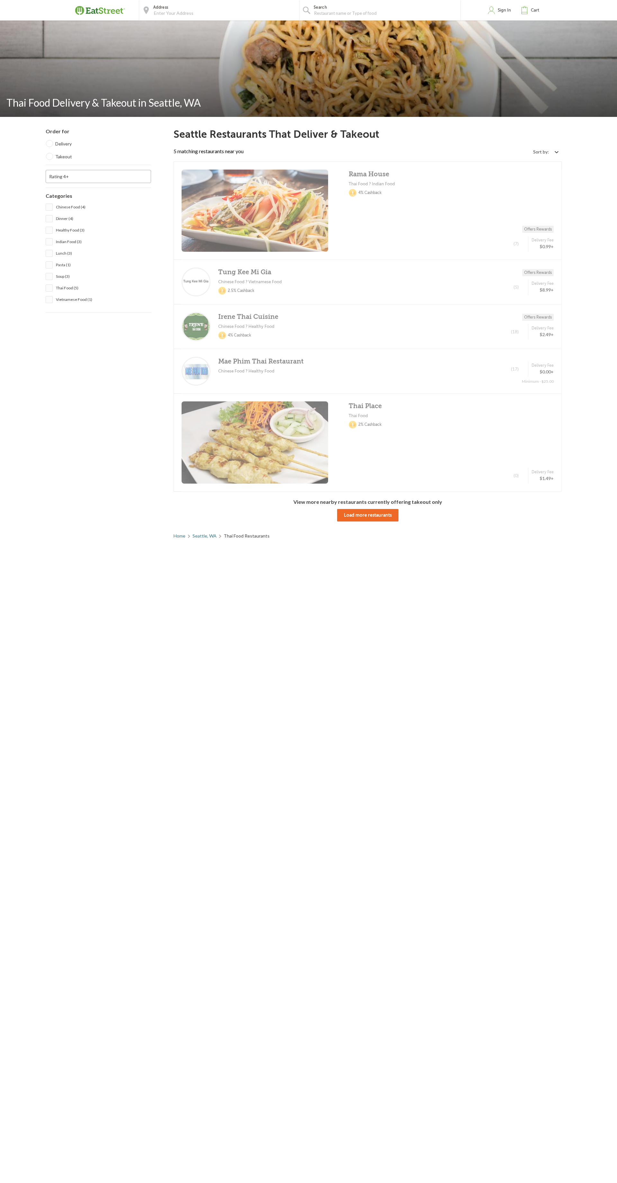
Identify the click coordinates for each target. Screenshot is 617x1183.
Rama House (369, 174)
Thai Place (365, 406)
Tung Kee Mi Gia (244, 272)
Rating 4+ (59, 176)
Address (160, 7)
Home (179, 536)
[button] (531, 10)
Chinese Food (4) (70, 207)
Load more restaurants (368, 515)
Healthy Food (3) (70, 230)
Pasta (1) (63, 264)
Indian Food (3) (69, 241)
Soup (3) (63, 276)
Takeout (63, 156)
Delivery (63, 143)
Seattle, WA (204, 536)
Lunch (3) (64, 253)
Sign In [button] (504, 10)
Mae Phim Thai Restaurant (261, 361)
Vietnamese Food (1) (74, 299)
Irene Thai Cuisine (248, 316)
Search (320, 7)
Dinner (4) (64, 218)
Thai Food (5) (67, 287)
